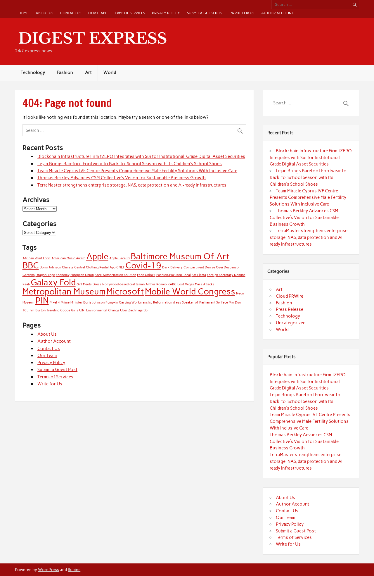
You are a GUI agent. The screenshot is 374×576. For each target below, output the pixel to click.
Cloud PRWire (289, 296)
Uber (123, 310)
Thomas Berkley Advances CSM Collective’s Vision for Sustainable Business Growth (121, 177)
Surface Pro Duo (228, 302)
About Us (44, 13)
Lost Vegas (185, 284)
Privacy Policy (166, 13)
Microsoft (125, 291)
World (109, 72)
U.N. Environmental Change (99, 310)
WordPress (48, 569)
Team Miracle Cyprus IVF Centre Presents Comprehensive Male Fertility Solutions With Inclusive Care (137, 170)
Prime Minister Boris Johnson (83, 302)
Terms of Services (129, 13)
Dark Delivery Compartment (183, 267)
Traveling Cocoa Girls (62, 310)
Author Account (277, 13)
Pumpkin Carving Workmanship (128, 302)
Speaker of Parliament (198, 302)
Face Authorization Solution (115, 275)
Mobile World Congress (190, 291)
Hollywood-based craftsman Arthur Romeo (134, 284)
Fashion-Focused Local (173, 275)
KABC (172, 284)
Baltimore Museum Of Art (180, 256)
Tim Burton (37, 310)
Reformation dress (167, 302)
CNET (120, 267)
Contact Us (70, 13)
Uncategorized (290, 322)
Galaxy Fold (53, 282)
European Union (82, 275)
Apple (97, 256)
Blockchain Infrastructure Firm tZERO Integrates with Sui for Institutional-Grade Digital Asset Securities (141, 156)
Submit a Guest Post (205, 13)
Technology (33, 72)
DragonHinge (45, 275)
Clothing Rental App (100, 267)
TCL (25, 310)
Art (88, 72)
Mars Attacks (204, 284)
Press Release (289, 309)
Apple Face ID (119, 258)
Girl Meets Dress (89, 284)
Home (23, 13)
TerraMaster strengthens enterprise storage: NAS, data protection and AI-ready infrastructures (131, 185)
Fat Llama (199, 275)
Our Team (97, 13)
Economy (63, 275)
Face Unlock (146, 275)
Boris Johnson (50, 267)
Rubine (74, 569)
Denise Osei (214, 267)
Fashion (65, 72)
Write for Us (242, 13)
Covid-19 (143, 265)
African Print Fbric (36, 258)
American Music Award (68, 258)
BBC (30, 265)
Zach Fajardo (138, 310)
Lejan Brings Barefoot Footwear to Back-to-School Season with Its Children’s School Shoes (129, 163)
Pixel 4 (55, 302)
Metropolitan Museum (63, 291)
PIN (42, 300)
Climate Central (73, 267)
